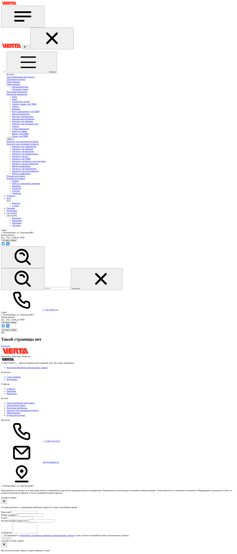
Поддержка (12, 379)
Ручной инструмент (16, 415)
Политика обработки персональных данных (27, 367)
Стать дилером (13, 377)
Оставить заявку (9, 330)
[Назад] (26, 47)
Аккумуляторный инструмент (21, 403)
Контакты (16, 218)
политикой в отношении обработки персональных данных (46, 535)
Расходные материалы (17, 408)
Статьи (15, 206)
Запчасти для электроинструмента (23, 410)
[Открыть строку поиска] (22, 257)
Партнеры (17, 223)
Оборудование (13, 413)
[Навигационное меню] (22, 17)
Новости (16, 203)
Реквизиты (17, 220)
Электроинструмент (16, 405)
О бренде (11, 389)
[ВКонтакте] (8, 245)
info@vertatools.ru (51, 462)
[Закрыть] (52, 38)
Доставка (16, 225)
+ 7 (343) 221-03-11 (51, 441)
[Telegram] (3, 245)
